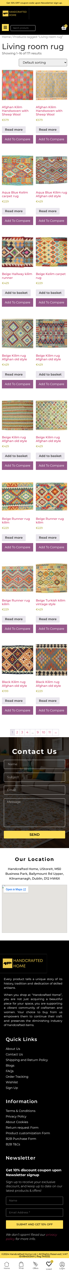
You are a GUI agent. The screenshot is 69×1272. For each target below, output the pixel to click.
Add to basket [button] (16, 293)
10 (43, 732)
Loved (49, 1269)
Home (6, 37)
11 (49, 732)
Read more (14, 129)
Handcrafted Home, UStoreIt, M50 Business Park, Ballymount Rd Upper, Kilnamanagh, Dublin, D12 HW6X (34, 873)
